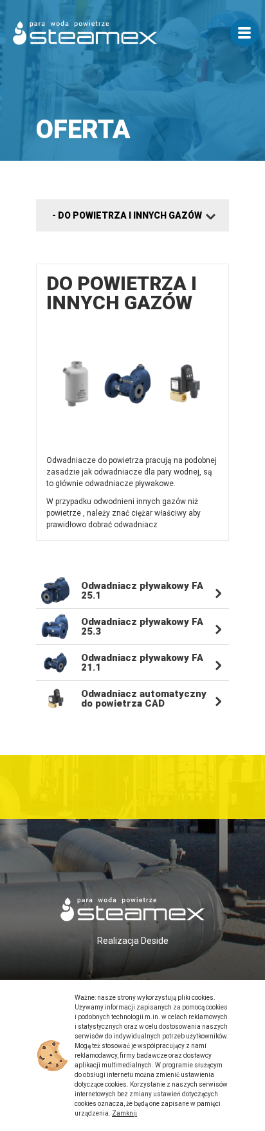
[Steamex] (85, 33)
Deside (155, 941)
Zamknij (124, 1113)
